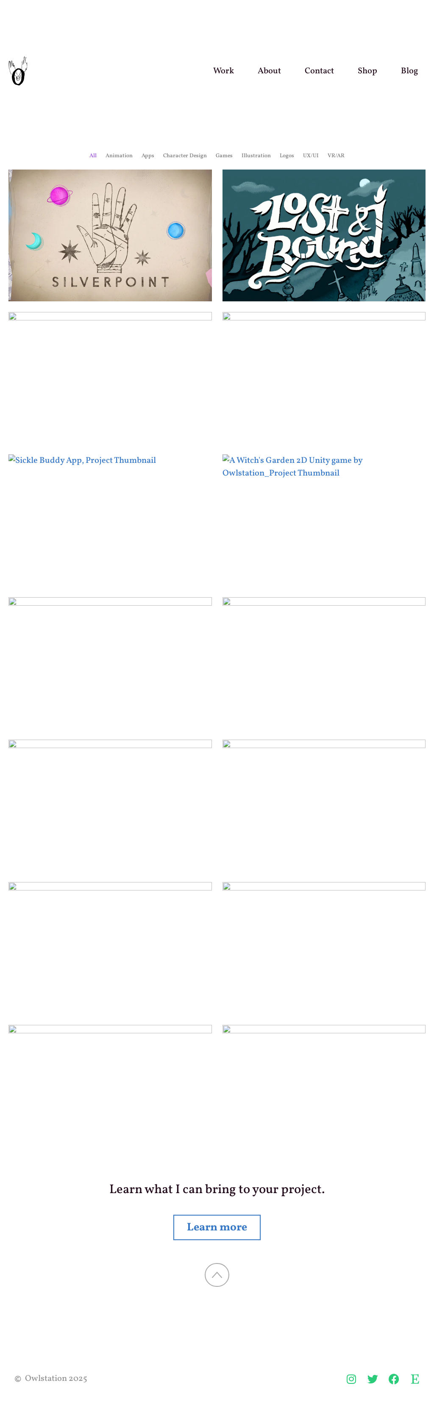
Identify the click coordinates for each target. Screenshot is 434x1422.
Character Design (185, 156)
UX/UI (311, 156)
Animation (119, 156)
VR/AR (336, 156)
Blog (409, 71)
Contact (319, 71)
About (269, 71)
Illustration (256, 156)
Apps (148, 156)
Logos (287, 156)
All (93, 156)
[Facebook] (393, 1378)
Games (224, 156)
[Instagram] (351, 1378)
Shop (367, 71)
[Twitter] (372, 1378)
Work (223, 71)
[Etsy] (415, 1378)
